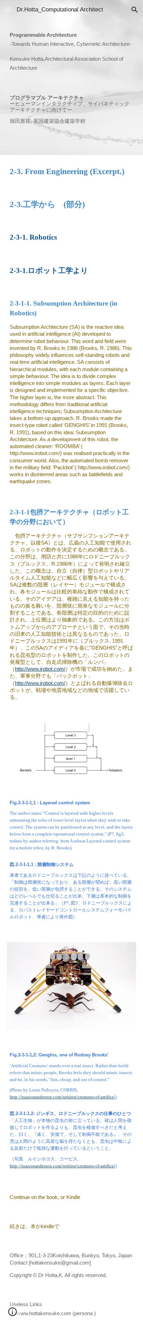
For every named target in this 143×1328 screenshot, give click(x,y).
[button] (8, 9)
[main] (71, 52)
